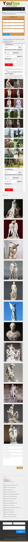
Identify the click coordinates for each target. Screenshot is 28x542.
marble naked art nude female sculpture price (13, 40)
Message (9, 12)
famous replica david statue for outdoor (8, 489)
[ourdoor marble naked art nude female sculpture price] (13, 93)
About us (11, 535)
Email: (21, 537)
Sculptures (14, 535)
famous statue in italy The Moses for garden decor (10, 487)
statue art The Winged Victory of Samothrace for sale (10, 514)
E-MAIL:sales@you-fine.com (7, 478)
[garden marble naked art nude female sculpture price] (13, 123)
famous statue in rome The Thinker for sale (9, 505)
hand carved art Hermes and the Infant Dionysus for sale (10, 496)
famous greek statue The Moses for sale (8, 509)
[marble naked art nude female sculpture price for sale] (13, 153)
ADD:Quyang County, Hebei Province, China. (9, 481)
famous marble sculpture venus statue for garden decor (10, 498)
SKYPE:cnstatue (5, 479)
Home (8, 535)
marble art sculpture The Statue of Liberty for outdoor (10, 516)
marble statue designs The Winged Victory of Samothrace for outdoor (12, 507)
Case (4, 483)
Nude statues (15, 12)
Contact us (24, 535)
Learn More (13, 203)
